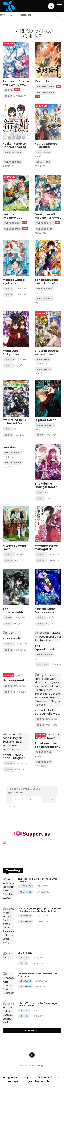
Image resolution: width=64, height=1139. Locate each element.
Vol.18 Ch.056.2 (44, 298)
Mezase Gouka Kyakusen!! (14, 281)
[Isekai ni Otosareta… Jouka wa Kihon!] (16, 192)
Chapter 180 (26, 921)
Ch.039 (40, 623)
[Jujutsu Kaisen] (48, 398)
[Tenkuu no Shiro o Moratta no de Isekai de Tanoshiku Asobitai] (16, 59)
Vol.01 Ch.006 (43, 369)
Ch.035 (40, 718)
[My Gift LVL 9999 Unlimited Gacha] (16, 398)
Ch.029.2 (9, 554)
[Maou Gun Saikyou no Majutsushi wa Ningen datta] (16, 329)
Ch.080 (8, 434)
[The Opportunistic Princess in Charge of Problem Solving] (48, 636)
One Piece (10, 447)
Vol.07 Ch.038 (43, 752)
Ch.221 (39, 435)
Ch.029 (8, 288)
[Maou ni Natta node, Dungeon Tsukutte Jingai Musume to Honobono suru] (16, 742)
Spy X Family (12, 638)
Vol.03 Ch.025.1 (44, 229)
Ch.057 (8, 692)
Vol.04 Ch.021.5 (44, 654)
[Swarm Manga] (9, 6)
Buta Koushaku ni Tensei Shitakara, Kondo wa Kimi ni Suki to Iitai (47, 748)
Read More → (32, 1030)
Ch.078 (8, 650)
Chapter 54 (25, 981)
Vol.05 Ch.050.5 (12, 152)
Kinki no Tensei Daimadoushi (45, 610)
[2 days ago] (24, 222)
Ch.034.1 (8, 365)
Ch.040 (40, 617)
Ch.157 (7, 617)
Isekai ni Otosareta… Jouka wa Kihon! (15, 217)
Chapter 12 (42, 664)
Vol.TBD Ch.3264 (45, 92)
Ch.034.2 (9, 359)
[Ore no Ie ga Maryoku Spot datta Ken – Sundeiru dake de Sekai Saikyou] (8, 925)
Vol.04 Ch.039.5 (12, 162)
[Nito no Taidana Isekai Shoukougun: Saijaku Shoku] (16, 524)
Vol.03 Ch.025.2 (44, 222)
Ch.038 (8, 89)
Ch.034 (40, 725)
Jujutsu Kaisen (45, 420)
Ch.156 (7, 623)
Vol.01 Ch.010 (43, 359)
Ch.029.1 (8, 560)
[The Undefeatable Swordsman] (16, 587)
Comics (26, 15)
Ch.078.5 (9, 643)
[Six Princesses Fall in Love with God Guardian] (8, 983)
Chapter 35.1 (43, 162)
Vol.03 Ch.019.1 (11, 222)
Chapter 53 (25, 986)
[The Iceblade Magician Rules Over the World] (8, 888)
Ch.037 (8, 96)
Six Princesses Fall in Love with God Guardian (38, 975)
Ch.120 (39, 498)
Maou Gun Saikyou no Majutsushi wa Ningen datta (13, 356)
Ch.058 (8, 685)
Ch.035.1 (40, 560)
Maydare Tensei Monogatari (46, 547)
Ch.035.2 (41, 554)
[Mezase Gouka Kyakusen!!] (16, 258)
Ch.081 (7, 428)
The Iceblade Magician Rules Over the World (37, 880)
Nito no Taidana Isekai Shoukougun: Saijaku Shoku (14, 551)
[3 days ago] (25, 228)
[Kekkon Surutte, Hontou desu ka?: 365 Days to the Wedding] (16, 122)
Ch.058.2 (9, 763)
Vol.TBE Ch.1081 (12, 452)
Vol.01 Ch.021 (26, 891)
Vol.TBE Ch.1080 (12, 462)
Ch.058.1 (8, 769)
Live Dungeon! (13, 680)
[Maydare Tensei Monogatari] (48, 524)
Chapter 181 (25, 915)
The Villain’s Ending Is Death (46, 485)
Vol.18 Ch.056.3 (44, 288)
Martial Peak (44, 81)
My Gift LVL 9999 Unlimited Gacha (15, 421)
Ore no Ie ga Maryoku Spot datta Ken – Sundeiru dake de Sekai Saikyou (39, 909)
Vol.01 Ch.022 (26, 886)
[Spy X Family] (12, 633)
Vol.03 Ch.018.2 (12, 229)
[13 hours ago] (58, 86)
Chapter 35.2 (43, 152)
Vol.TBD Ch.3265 (45, 86)
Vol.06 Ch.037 (43, 762)
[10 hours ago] (17, 89)
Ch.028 (8, 294)
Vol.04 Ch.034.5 (44, 425)
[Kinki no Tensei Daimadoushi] (48, 587)
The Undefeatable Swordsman (13, 612)
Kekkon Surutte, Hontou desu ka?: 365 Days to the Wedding (15, 149)
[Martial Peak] (48, 59)
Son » (11, 806)
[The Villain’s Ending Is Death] (48, 462)
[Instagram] (32, 1055)
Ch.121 (39, 492)
